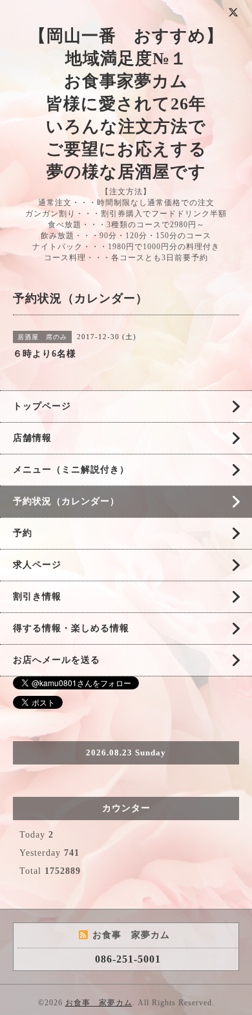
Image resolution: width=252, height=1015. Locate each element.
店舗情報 (32, 438)
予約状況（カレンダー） (66, 501)
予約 (22, 533)
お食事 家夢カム (98, 1002)
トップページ (42, 406)
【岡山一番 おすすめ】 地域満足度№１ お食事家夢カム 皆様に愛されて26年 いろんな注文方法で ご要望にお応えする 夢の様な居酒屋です (126, 104)
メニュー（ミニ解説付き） (71, 469)
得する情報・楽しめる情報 (71, 628)
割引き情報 (37, 596)
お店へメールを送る (56, 660)
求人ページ (37, 565)
